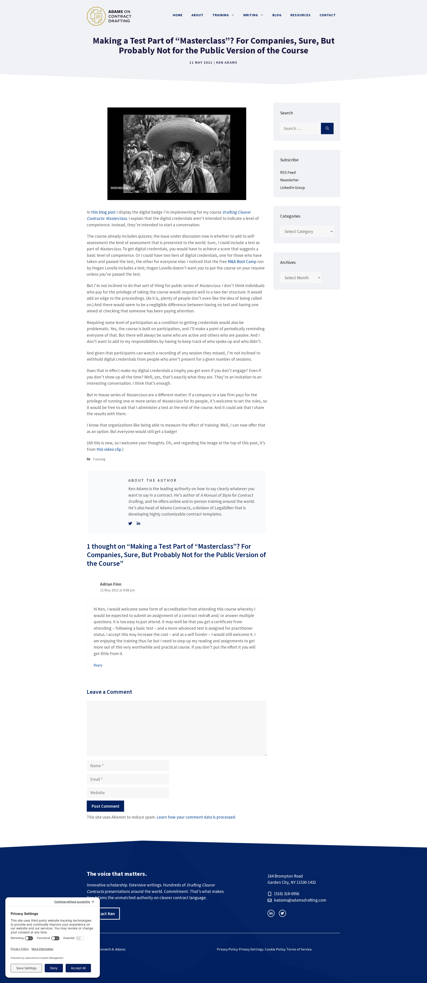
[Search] (327, 128)
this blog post (103, 212)
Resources (300, 15)
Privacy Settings (251, 949)
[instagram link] (271, 913)
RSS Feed (288, 172)
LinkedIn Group (292, 187)
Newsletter (289, 180)
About (197, 15)
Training (220, 15)
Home (178, 15)
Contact (328, 15)
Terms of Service (299, 949)
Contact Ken (103, 913)
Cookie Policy (275, 949)
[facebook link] (282, 913)
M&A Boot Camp (242, 261)
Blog (277, 15)
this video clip (109, 449)
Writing (250, 15)
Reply (98, 665)
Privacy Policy (227, 949)
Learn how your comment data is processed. (196, 817)
